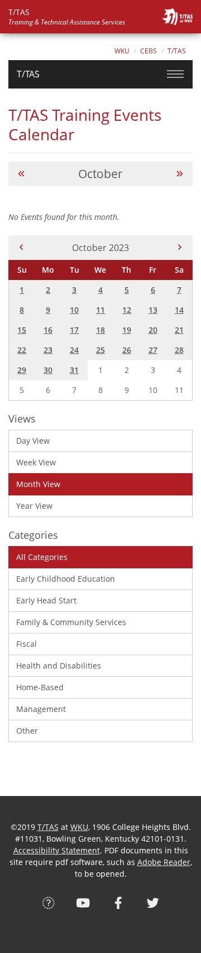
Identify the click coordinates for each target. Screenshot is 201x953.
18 (100, 330)
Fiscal (26, 643)
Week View (36, 462)
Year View (34, 505)
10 (74, 309)
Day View (33, 440)
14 (179, 309)
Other (27, 730)
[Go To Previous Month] (21, 174)
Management (41, 709)
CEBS (148, 51)
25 (100, 350)
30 (48, 370)
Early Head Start (46, 600)
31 (74, 370)
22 (21, 350)
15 (21, 330)
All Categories (42, 557)
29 (21, 370)
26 (126, 350)
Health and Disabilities (58, 665)
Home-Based (40, 687)
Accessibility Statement (56, 850)
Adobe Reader (163, 862)
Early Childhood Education (65, 578)
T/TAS (177, 51)
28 (179, 350)
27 (153, 350)
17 (74, 330)
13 (153, 309)
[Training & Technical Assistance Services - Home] (177, 16)
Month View (38, 484)
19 (126, 330)
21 (179, 330)
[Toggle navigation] (175, 74)
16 (48, 330)
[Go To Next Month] (180, 174)
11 (100, 309)
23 (48, 350)
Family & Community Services (71, 622)
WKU (122, 51)
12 (126, 309)
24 (74, 350)
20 (153, 330)
